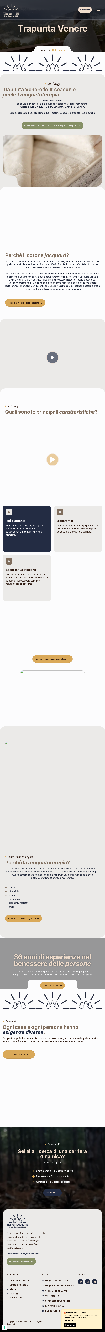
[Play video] (52, 357)
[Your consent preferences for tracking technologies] (4, 1327)
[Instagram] (87, 1281)
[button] (98, 10)
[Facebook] (80, 1281)
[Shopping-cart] (94, 1281)
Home (43, 50)
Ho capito (70, 1325)
